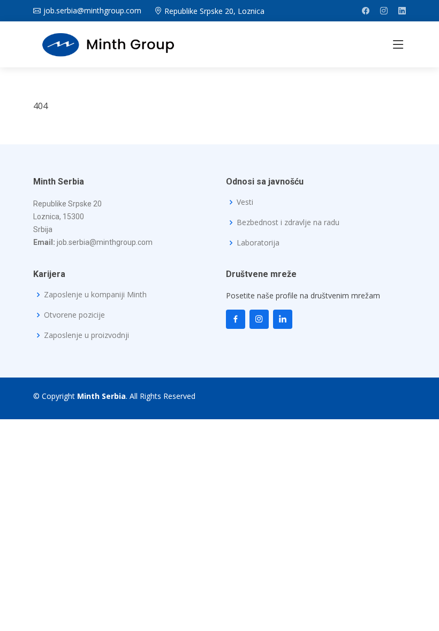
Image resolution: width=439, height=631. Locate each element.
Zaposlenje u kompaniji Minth (95, 294)
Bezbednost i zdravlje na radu (288, 222)
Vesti (245, 202)
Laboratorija (258, 243)
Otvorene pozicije (74, 315)
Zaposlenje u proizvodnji (86, 335)
